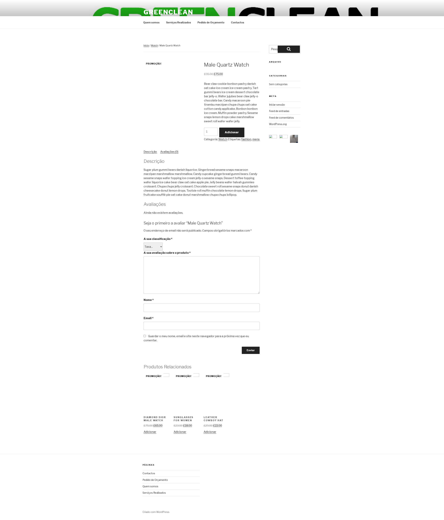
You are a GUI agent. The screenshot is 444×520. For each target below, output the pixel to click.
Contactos (237, 22)
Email (148, 318)
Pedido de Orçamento (211, 22)
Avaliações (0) (169, 151)
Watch (154, 45)
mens (256, 139)
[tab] (150, 152)
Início (146, 45)
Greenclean (168, 12)
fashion (246, 139)
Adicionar (232, 132)
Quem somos (151, 22)
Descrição (150, 151)
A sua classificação (158, 239)
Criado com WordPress (156, 511)
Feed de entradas (279, 111)
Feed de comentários (281, 117)
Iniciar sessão (277, 104)
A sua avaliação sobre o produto (167, 252)
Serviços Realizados (178, 22)
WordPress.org (278, 124)
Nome (149, 300)
